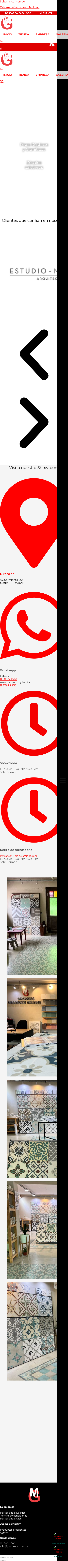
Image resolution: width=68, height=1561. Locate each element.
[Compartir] (8, 1557)
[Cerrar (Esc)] (11, 1557)
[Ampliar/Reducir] (1, 1557)
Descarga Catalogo (18, 13)
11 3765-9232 (8, 685)
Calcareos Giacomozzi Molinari (19, 7)
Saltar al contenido (12, 1)
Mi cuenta (46, 13)
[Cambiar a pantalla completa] (4, 1557)
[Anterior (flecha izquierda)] (1, 1560)
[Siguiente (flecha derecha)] (4, 1560)
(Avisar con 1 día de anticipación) (18, 855)
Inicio (7, 34)
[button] (34, 355)
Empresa (42, 34)
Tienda (23, 34)
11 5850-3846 (8, 679)
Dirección (7, 574)
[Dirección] (34, 565)
